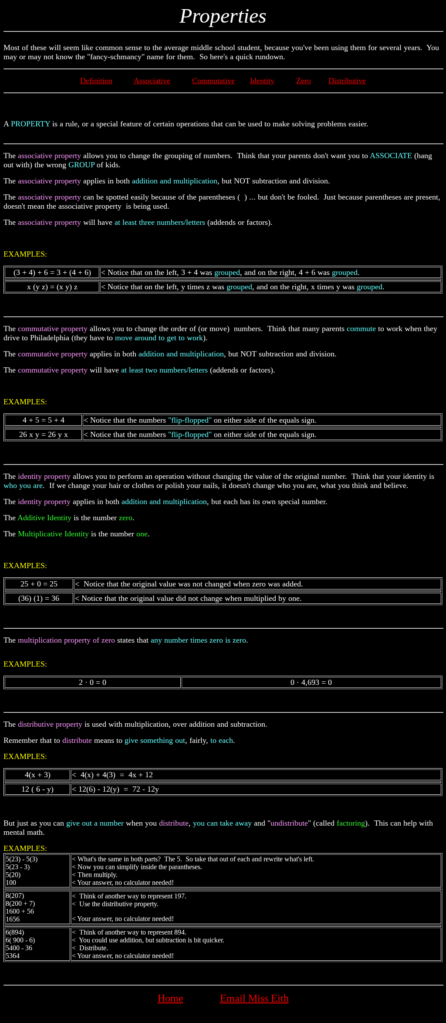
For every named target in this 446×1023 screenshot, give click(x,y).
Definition (96, 80)
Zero (303, 80)
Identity (262, 80)
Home (170, 998)
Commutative (213, 80)
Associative (152, 80)
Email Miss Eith (254, 998)
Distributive (347, 80)
